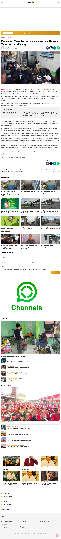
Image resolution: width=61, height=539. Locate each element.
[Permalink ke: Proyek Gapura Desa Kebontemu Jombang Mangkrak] (30, 221)
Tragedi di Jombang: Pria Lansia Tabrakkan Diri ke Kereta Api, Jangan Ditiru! (30, 113)
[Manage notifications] (57, 535)
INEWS (8, 366)
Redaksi (22, 519)
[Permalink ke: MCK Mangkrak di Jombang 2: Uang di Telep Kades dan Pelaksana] (30, 185)
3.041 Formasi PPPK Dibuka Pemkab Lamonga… (19, 374)
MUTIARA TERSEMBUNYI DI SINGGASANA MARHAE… (10, 483)
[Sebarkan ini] (47, 48)
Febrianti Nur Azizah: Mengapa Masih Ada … (19, 367)
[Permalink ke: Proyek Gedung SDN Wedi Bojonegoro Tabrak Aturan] (50, 239)
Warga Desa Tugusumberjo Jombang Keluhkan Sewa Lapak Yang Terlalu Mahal (49, 211)
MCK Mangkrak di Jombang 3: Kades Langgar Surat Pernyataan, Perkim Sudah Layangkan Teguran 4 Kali (10, 193)
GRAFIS (8, 360)
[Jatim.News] (30, 2)
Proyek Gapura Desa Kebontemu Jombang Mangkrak (29, 227)
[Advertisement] (30, 19)
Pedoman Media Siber (44, 521)
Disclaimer (23, 521)
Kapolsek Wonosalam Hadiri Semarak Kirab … (19, 434)
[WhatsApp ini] (58, 48)
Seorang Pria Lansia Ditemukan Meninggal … (19, 428)
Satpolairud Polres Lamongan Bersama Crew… (19, 440)
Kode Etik (41, 519)
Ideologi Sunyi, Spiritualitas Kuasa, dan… (29, 483)
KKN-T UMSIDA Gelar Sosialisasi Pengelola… (19, 446)
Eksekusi (4, 157)
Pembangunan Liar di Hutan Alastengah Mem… (19, 380)
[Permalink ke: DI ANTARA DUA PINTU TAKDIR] (49, 461)
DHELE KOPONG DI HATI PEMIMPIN (9, 468)
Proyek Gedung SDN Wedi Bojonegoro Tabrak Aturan (48, 246)
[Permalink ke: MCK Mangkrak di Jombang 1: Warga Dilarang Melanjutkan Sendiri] (50, 185)
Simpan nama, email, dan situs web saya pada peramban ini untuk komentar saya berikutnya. (25, 269)
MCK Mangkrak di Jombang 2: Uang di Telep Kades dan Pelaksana (30, 192)
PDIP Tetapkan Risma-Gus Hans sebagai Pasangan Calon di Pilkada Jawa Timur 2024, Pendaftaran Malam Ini (15, 169)
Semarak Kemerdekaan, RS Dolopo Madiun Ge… (14, 423)
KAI (17, 157)
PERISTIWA (3, 421)
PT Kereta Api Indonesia (42, 89)
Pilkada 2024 (7, 501)
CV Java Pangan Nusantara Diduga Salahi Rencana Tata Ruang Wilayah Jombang (50, 228)
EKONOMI (9, 372)
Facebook (5, 527)
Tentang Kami (4, 519)
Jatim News (11, 157)
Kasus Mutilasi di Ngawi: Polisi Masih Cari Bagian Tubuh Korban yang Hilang (29, 247)
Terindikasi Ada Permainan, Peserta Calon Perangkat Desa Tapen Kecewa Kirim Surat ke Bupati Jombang (9, 229)
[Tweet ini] (51, 48)
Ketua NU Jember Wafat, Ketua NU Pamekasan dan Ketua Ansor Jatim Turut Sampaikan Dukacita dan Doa (10, 211)
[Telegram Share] (54, 48)
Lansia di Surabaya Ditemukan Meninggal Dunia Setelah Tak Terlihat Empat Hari (9, 247)
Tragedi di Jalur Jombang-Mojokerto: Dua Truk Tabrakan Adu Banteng (49, 113)
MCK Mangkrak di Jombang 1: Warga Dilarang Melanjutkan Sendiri (49, 193)
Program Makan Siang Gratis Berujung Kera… (13, 356)
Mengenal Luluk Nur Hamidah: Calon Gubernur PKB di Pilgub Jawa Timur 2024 (46, 169)
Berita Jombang (8, 496)
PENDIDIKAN (9, 445)
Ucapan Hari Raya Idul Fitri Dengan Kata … (18, 361)
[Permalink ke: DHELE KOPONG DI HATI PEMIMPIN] (11, 461)
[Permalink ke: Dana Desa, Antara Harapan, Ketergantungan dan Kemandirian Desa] (49, 476)
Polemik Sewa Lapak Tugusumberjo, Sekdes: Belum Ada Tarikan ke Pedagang (30, 211)
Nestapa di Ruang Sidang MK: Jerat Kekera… (30, 468)
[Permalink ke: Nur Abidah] (2, 47)
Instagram (24, 527)
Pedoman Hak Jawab (6, 521)
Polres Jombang (8, 499)
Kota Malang (23, 157)
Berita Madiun (7, 504)
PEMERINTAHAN (4, 355)
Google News (33, 535)
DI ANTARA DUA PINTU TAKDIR (49, 468)
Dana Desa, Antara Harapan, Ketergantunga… (48, 483)
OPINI (4, 466)
